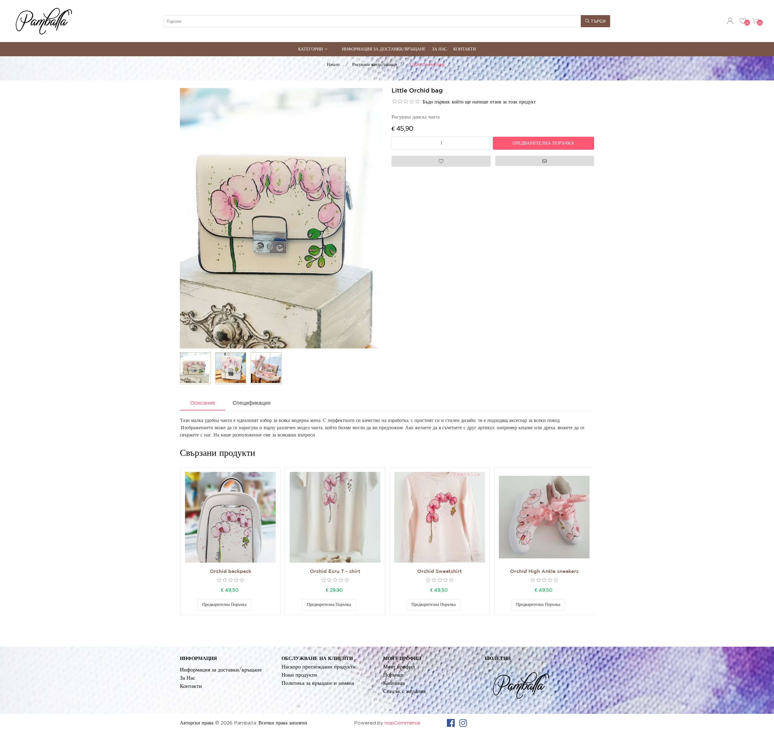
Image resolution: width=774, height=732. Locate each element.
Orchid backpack (230, 571)
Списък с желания (404, 691)
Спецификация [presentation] (252, 403)
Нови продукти (299, 675)
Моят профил (399, 666)
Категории (310, 49)
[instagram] (463, 723)
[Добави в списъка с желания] (257, 604)
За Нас (439, 49)
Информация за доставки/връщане (384, 49)
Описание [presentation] (202, 403)
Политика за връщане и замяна (317, 683)
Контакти (464, 49)
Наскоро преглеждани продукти (318, 666)
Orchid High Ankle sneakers (544, 571)
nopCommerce (402, 722)
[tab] (202, 403)
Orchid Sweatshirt (439, 571)
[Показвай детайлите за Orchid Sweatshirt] (439, 517)
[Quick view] (230, 517)
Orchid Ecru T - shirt (335, 571)
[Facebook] (451, 723)
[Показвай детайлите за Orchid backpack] (230, 517)
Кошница (394, 683)
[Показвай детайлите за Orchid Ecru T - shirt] (334, 517)
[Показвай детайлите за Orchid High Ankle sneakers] (544, 517)
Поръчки (393, 675)
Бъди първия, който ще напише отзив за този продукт (479, 101)
